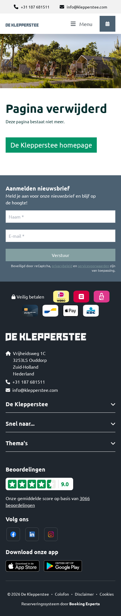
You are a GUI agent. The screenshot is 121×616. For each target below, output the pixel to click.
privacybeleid (62, 265)
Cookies (107, 593)
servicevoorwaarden (93, 265)
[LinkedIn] (32, 534)
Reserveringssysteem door (60, 603)
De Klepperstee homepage (51, 145)
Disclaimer (84, 593)
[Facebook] (13, 534)
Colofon (62, 593)
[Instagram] (51, 534)
